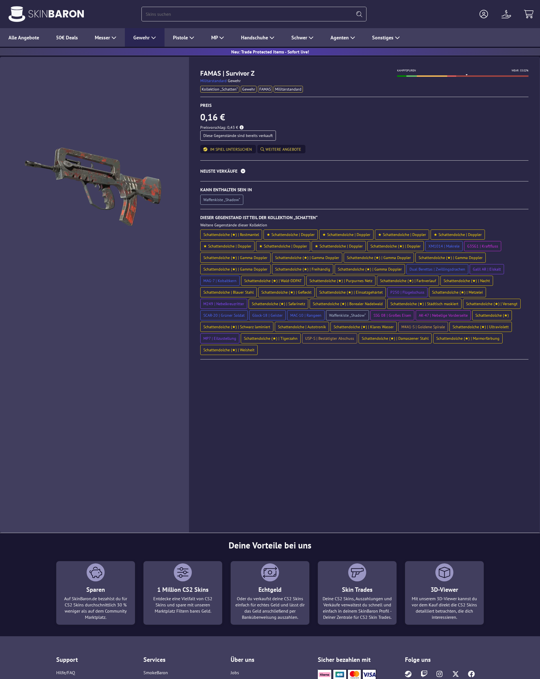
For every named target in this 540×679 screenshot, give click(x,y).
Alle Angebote (23, 37)
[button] (483, 14)
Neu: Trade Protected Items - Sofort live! (270, 52)
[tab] (364, 172)
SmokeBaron (155, 672)
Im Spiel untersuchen (231, 149)
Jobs (235, 672)
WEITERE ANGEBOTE (282, 149)
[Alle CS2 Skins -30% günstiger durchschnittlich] (16, 14)
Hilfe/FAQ (65, 672)
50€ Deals (67, 37)
